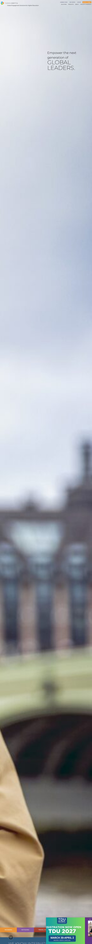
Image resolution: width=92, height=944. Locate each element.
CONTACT (79, 2)
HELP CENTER (72, 2)
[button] (90, 919)
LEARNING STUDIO (63, 2)
